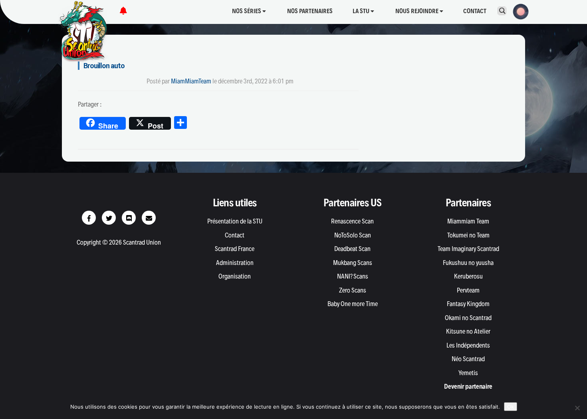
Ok (510, 406)
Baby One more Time (352, 303)
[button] (518, 10)
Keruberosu (468, 276)
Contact (474, 11)
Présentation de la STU (234, 221)
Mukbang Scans (352, 262)
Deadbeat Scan (352, 248)
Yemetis (468, 372)
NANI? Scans (352, 276)
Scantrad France (234, 248)
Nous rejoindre (417, 11)
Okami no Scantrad (468, 317)
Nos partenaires (310, 11)
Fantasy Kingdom (468, 303)
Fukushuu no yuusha (468, 262)
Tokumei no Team (468, 235)
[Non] (577, 408)
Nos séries (247, 11)
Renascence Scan (352, 221)
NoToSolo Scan (352, 235)
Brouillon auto (104, 65)
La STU (362, 11)
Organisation (234, 276)
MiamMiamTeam (191, 81)
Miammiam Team (468, 221)
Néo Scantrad (468, 358)
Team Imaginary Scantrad (468, 248)
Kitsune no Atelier (468, 331)
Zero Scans (352, 290)
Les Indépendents (468, 345)
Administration (235, 262)
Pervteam (468, 290)
